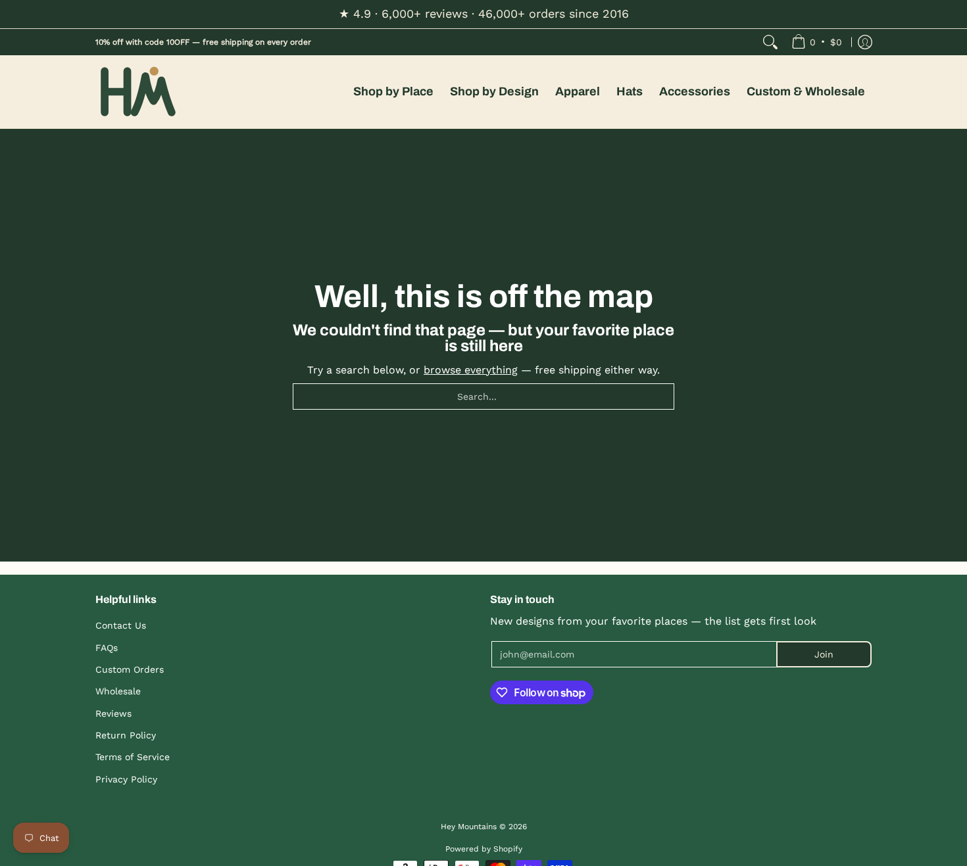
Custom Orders (129, 669)
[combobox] (483, 396)
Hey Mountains (138, 91)
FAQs (106, 647)
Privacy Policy (126, 779)
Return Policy (125, 735)
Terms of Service (132, 757)
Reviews (113, 713)
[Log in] (865, 42)
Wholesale (118, 691)
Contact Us (120, 625)
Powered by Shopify (483, 849)
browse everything (471, 370)
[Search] (770, 42)
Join (823, 654)
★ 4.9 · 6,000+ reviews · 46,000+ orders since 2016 (484, 13)
